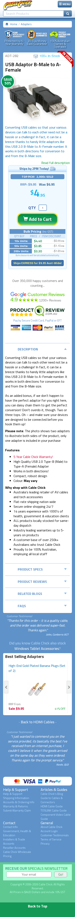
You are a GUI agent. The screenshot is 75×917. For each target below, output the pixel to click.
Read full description (55, 162)
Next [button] (69, 687)
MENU (66, 4)
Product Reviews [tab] (32, 581)
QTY (32, 207)
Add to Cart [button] (40, 219)
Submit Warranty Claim (17, 810)
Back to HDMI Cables (37, 722)
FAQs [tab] (22, 605)
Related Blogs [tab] (30, 593)
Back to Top (37, 906)
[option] (37, 101)
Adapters (26, 24)
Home (13, 24)
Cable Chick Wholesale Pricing (17, 854)
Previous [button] (6, 687)
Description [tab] (28, 349)
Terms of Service (51, 839)
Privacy (45, 843)
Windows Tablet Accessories (36, 648)
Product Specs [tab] (30, 569)
